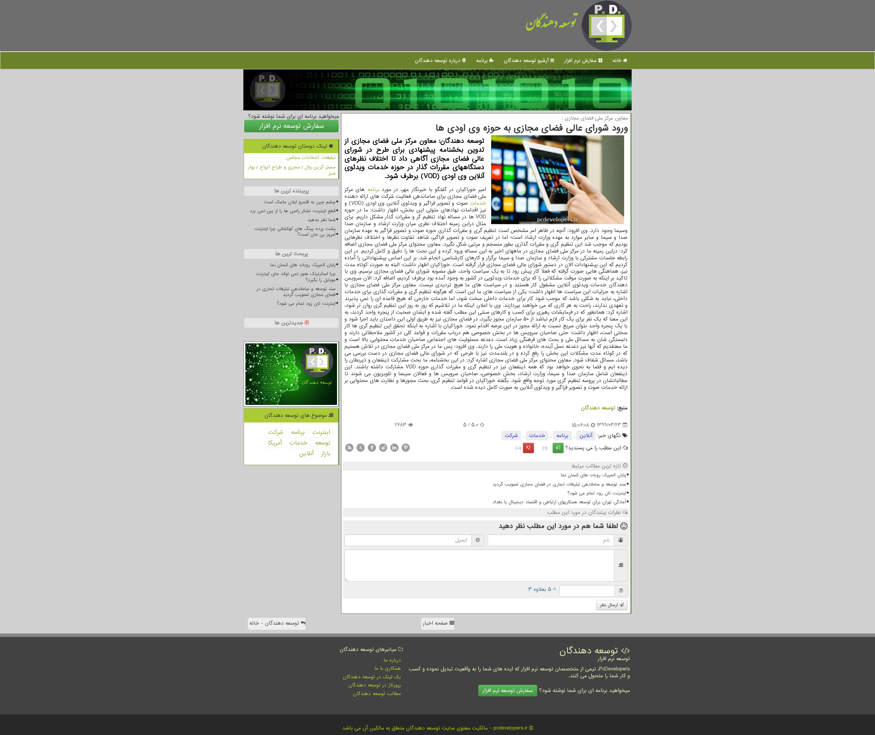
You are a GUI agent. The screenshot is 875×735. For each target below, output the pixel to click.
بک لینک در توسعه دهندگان (372, 677)
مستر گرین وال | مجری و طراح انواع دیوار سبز (292, 170)
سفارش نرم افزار (581, 60)
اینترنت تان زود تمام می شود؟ (596, 493)
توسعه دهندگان (551, 25)
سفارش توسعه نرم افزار (291, 126)
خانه (617, 60)
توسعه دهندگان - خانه (275, 623)
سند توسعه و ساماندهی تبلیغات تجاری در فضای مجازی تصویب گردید (559, 484)
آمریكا (275, 443)
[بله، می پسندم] (558, 448)
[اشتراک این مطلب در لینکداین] (394, 448)
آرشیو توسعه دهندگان (527, 60)
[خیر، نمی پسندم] (528, 448)
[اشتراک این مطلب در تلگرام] (383, 448)
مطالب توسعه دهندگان (377, 693)
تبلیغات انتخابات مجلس (311, 157)
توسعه (322, 443)
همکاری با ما (387, 668)
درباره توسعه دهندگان (438, 60)
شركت (511, 436)
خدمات (478, 203)
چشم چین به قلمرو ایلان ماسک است (300, 202)
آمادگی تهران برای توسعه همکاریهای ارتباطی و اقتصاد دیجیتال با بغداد (559, 502)
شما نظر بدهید (322, 220)
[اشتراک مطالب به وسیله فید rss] (349, 448)
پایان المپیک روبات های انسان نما (593, 475)
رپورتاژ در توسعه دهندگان (374, 685)
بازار (325, 453)
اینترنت (321, 432)
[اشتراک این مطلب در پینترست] (405, 448)
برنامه (482, 60)
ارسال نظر (610, 605)
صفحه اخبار (436, 623)
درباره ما (392, 660)
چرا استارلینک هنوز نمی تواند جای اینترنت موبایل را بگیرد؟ (296, 277)
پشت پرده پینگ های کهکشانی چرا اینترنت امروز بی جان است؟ (295, 232)
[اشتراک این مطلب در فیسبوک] (372, 448)
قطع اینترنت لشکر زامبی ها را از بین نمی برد (293, 211)
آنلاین (586, 436)
